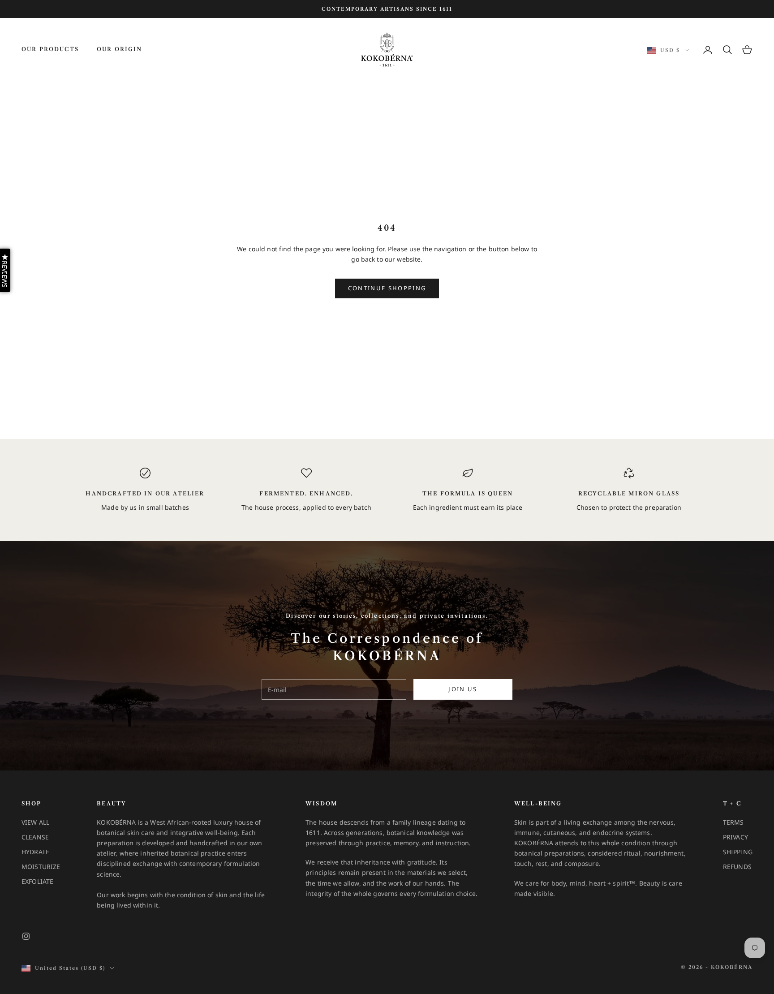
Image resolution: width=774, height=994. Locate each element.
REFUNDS (737, 866)
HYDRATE (35, 852)
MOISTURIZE (41, 866)
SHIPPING (737, 852)
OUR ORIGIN (119, 49)
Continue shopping (387, 288)
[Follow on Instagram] (26, 936)
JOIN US (462, 689)
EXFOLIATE (37, 881)
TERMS (733, 822)
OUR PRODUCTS (50, 49)
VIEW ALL (35, 822)
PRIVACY (735, 837)
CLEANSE (35, 837)
